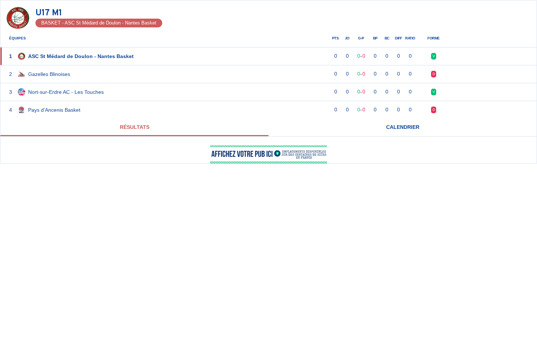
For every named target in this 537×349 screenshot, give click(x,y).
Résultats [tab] (134, 127)
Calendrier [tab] (402, 127)
